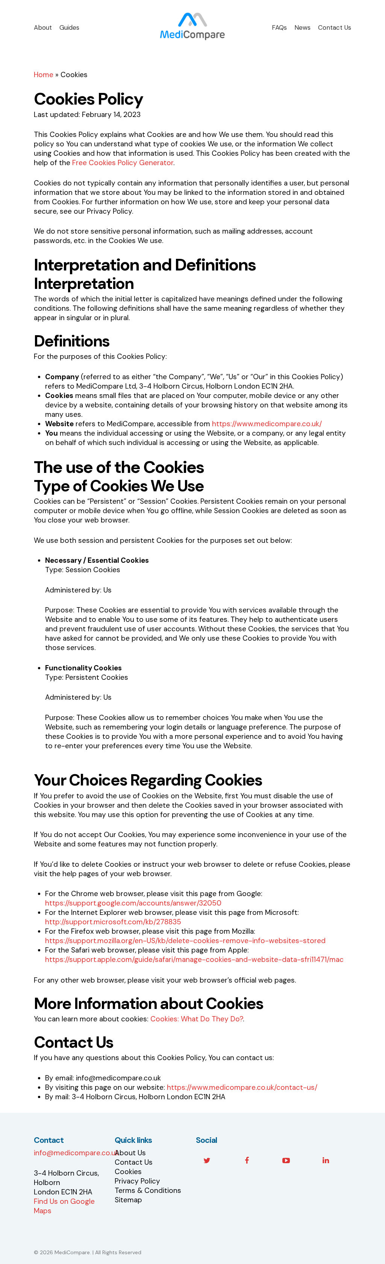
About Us (130, 1153)
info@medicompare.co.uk (76, 1153)
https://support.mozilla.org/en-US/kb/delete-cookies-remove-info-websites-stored (185, 940)
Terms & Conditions (148, 1190)
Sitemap (128, 1200)
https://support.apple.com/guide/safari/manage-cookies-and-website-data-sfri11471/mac (194, 959)
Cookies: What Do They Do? (196, 1019)
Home (43, 74)
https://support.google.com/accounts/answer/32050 (133, 903)
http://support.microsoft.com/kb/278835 (113, 922)
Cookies (128, 1171)
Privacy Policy (137, 1181)
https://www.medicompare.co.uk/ (267, 423)
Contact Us (134, 1162)
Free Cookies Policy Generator (122, 162)
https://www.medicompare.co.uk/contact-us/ (242, 1087)
